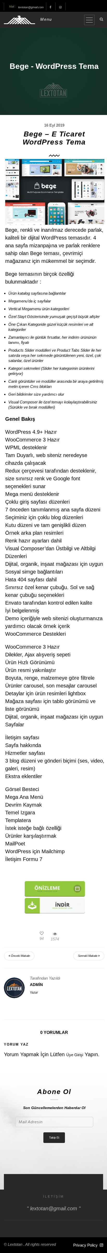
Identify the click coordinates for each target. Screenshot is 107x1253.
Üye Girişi (74, 1055)
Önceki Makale (20, 955)
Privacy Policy (85, 1245)
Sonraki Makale (88, 955)
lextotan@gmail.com (31, 7)
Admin (36, 984)
